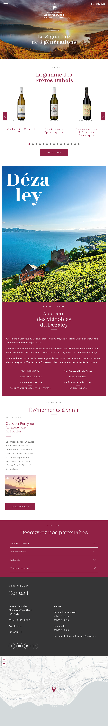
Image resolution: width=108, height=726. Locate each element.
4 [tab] (40, 144)
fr (93, 3)
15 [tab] (79, 144)
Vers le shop (54, 153)
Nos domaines (77, 377)
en (103, 3)
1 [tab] (29, 144)
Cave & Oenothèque (30, 383)
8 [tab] (54, 144)
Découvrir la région (19, 543)
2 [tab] (33, 144)
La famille (15, 560)
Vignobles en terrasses (78, 371)
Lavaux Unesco (78, 388)
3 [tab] (36, 144)
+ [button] (4, 659)
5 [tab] (43, 144)
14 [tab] (75, 144)
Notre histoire (30, 371)
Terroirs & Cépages (30, 377)
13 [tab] (72, 144)
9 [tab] (58, 144)
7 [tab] (51, 144)
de (98, 3)
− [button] (4, 663)
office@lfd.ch (15, 632)
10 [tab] (61, 144)
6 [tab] (47, 144)
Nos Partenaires (18, 551)
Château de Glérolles (77, 383)
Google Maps (15, 626)
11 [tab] (65, 144)
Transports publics (19, 568)
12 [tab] (68, 144)
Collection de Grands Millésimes (30, 388)
